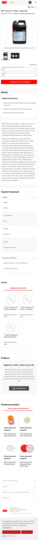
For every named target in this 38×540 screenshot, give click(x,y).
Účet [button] (32, 7)
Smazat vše (33, 64)
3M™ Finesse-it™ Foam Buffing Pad (10, 434)
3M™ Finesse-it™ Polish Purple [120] (11, 336)
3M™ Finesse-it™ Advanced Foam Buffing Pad (26, 464)
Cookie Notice (7, 527)
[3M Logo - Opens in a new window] (4, 2)
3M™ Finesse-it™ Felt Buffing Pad (10, 463)
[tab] (18, 288)
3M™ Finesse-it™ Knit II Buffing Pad (26, 434)
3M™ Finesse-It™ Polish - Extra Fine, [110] (11, 308)
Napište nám (21, 388)
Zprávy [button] (5, 486)
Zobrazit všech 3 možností (20, 82)
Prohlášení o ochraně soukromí (18, 509)
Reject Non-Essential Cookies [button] (11, 532)
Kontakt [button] (6, 498)
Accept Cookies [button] (27, 532)
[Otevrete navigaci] (35, 2)
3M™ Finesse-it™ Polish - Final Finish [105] (27, 308)
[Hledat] (30, 2)
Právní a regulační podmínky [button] (16, 492)
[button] (8, 536)
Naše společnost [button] (10, 481)
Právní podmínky (14, 508)
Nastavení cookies (15, 511)
